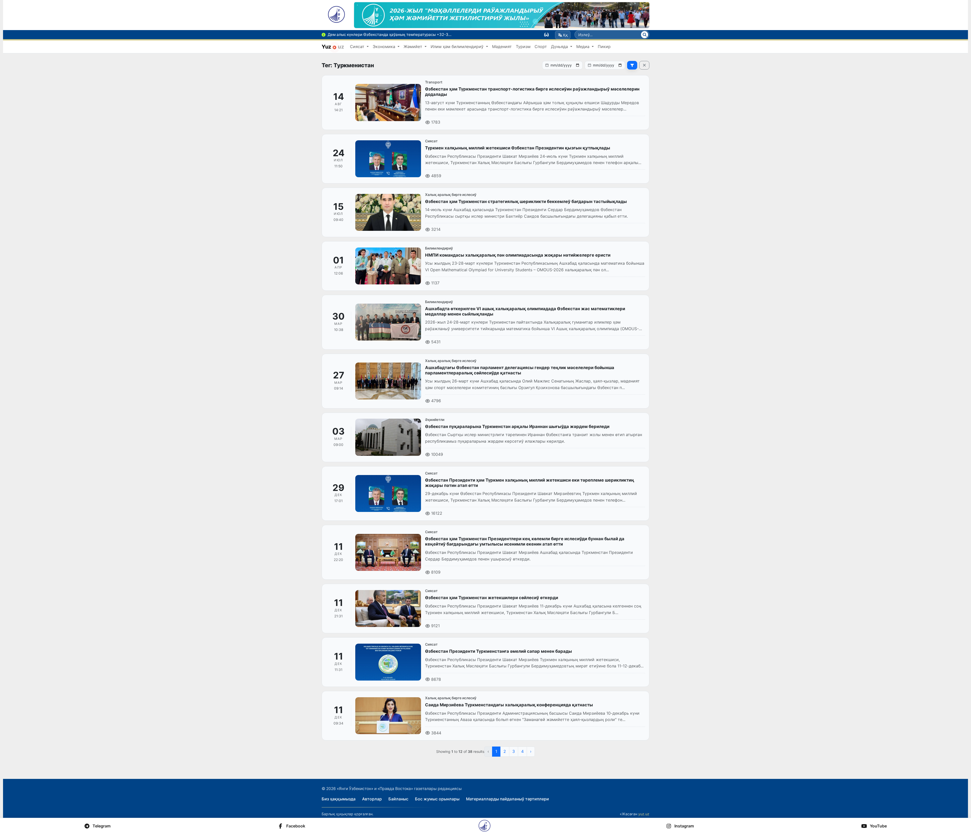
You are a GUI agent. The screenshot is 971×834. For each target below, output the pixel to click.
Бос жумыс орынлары (437, 798)
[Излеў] (644, 34)
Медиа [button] (583, 46)
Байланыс (398, 798)
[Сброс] (644, 65)
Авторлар (372, 798)
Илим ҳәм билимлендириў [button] (458, 46)
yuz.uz (643, 814)
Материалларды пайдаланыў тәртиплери (507, 798)
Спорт (541, 46)
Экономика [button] (384, 46)
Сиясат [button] (358, 46)
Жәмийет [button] (414, 46)
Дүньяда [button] (560, 46)
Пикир (604, 46)
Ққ (565, 35)
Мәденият (502, 46)
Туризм (523, 46)
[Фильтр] (632, 65)
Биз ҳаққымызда (339, 798)
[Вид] (546, 34)
